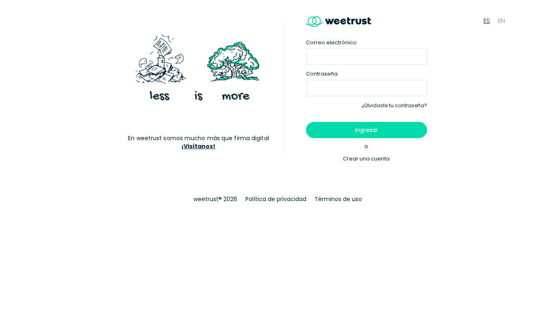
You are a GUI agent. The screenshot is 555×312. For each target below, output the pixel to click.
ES (486, 20)
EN (501, 20)
